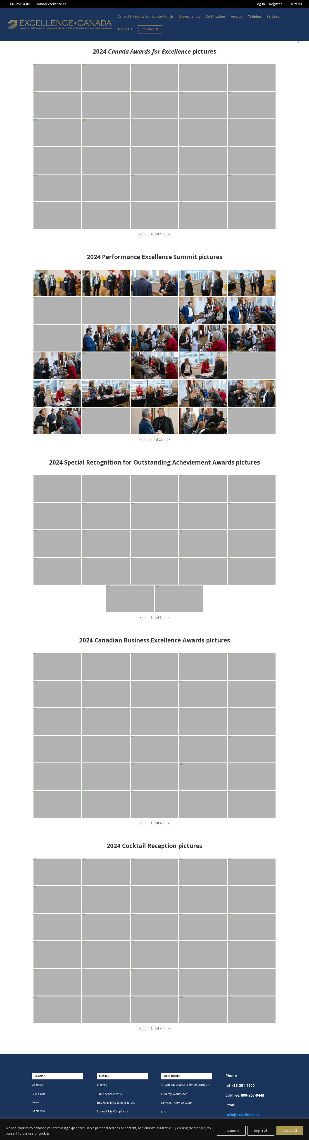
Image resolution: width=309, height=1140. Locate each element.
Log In (260, 4)
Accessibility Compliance (112, 1111)
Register (275, 4)
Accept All (290, 1130)
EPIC (164, 1112)
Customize (231, 1130)
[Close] (304, 1122)
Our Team (38, 1093)
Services (273, 17)
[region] (154, 1129)
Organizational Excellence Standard (185, 1085)
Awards (236, 17)
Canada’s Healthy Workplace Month (145, 17)
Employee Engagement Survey (116, 1103)
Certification (215, 17)
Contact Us (38, 1110)
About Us (125, 29)
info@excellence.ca (243, 1114)
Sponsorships (189, 17)
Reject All (261, 1130)
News (35, 1102)
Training (254, 17)
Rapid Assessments (109, 1094)
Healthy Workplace (174, 1094)
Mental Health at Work (176, 1103)
